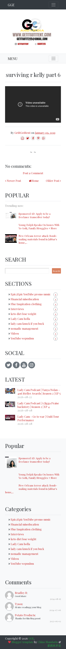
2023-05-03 (55, 621)
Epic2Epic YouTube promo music (31, 294)
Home (35, 180)
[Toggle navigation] (53, 4)
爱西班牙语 (54, 645)
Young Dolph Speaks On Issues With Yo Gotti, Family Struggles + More (39, 226)
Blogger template (22, 642)
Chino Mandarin (48, 642)
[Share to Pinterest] (38, 139)
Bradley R (21, 593)
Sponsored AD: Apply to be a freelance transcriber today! (34, 215)
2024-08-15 (55, 598)
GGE (11, 5)
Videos (15, 333)
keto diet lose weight (23, 314)
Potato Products (25, 615)
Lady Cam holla (20, 319)
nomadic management (24, 328)
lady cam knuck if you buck (27, 323)
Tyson (18, 604)
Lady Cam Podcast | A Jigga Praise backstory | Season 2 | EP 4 (38, 405)
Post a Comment (33, 173)
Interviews (17, 309)
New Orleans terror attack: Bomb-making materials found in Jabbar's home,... (38, 239)
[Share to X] (27, 139)
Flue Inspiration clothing (26, 304)
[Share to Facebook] (33, 139)
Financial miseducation (25, 299)
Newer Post (14, 180)
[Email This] (22, 139)
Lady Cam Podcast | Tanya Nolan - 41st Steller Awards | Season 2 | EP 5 (39, 391)
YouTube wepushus (22, 338)
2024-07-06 (55, 610)
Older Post (52, 180)
